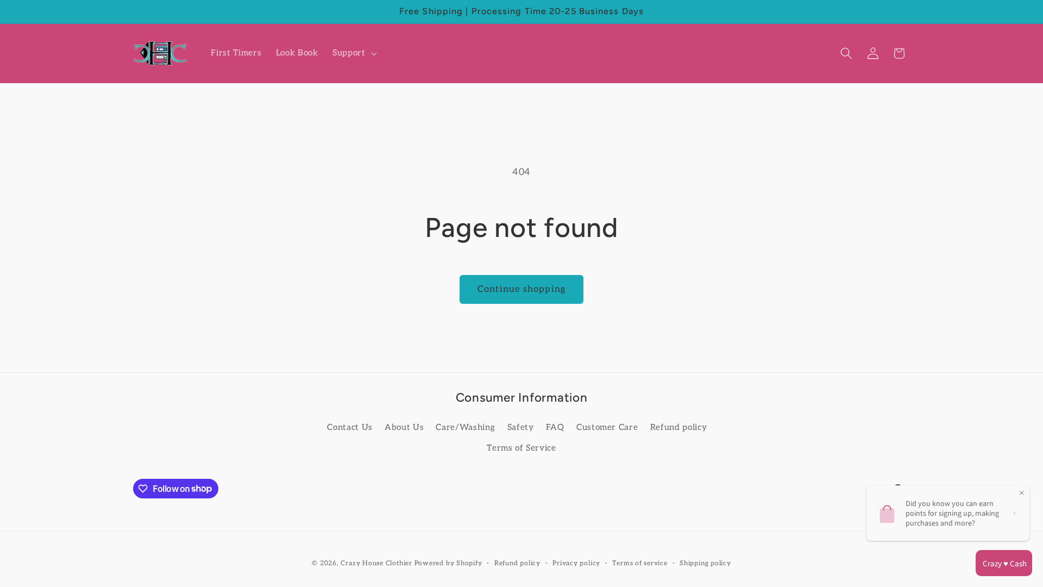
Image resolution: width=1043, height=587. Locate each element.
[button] (353, 53)
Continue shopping (521, 289)
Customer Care (607, 427)
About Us (404, 427)
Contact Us (350, 427)
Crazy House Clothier (376, 563)
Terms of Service (521, 448)
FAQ (555, 427)
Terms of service (639, 563)
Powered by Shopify (448, 563)
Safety (520, 427)
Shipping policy (705, 563)
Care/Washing (465, 427)
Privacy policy (576, 563)
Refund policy (678, 427)
